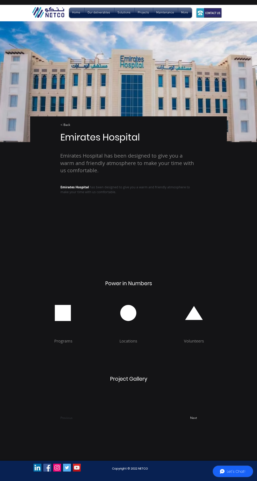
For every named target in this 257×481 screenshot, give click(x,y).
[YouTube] (77, 468)
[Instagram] (57, 468)
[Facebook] (47, 468)
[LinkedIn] (37, 468)
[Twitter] (67, 468)
